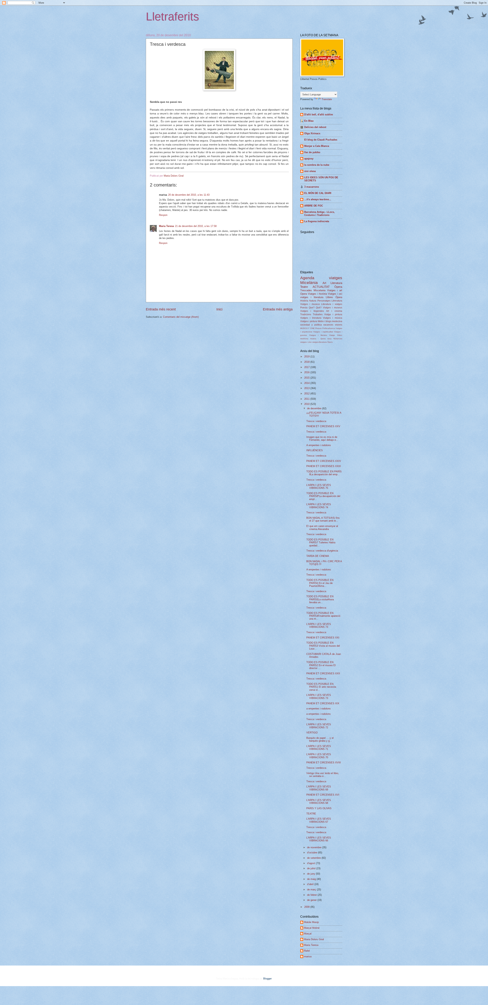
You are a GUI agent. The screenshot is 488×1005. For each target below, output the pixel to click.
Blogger (267, 978)
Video (339, 335)
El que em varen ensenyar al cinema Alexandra (322, 527)
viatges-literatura (319, 342)
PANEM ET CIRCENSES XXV (323, 426)
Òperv (330, 342)
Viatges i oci (335, 293)
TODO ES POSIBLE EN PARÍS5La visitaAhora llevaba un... (320, 599)
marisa (307, 956)
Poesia (303, 307)
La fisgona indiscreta (316, 221)
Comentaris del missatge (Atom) (181, 316)
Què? (319, 307)
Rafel (307, 950)
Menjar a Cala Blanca (316, 146)
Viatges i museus (310, 304)
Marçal (307, 933)
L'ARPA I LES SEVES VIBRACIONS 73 (318, 625)
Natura (312, 301)
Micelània (309, 282)
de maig (312, 879)
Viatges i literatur (318, 335)
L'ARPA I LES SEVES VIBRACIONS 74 (318, 506)
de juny (311, 873)
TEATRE (311, 813)
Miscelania (319, 290)
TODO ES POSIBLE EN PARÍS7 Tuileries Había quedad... (320, 542)
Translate (327, 99)
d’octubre (312, 852)
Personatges (324, 301)
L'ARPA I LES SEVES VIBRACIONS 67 (318, 820)
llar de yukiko (312, 152)
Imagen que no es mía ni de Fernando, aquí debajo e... (322, 438)
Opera (303, 293)
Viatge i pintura (333, 314)
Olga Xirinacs (312, 133)
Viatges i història (317, 293)
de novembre (314, 847)
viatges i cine (306, 342)
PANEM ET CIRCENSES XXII (323, 673)
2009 (307, 906)
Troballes (318, 314)
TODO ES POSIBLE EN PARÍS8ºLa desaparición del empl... (323, 496)
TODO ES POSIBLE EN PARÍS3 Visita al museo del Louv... (323, 645)
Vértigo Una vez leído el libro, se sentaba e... (322, 774)
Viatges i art (334, 290)
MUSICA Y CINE (307, 328)
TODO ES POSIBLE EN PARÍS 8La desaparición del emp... (324, 473)
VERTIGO (312, 732)
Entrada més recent (161, 309)
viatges (335, 278)
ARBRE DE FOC (313, 205)
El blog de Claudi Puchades (320, 139)
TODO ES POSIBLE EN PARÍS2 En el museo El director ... (321, 665)
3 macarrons (311, 186)
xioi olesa (310, 171)
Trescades (306, 290)
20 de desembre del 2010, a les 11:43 (188, 194)
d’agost (311, 863)
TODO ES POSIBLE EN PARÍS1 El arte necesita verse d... (321, 687)
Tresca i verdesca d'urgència (322, 550)
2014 (307, 383)
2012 (307, 393)
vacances (328, 325)
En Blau (309, 120)
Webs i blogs (324, 321)
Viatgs (332, 335)
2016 (307, 372)
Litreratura (336, 301)
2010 (307, 404)
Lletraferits (172, 16)
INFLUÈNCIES (314, 450)
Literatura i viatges (331, 304)
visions (338, 325)
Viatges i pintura (308, 321)
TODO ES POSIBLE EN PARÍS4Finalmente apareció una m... (323, 616)
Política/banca (328, 328)
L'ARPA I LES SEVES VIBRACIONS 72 (318, 726)
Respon (163, 215)
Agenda (307, 278)
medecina (337, 321)
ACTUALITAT (321, 286)
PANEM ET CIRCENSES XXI (322, 637)
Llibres (329, 297)
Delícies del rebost (315, 127)
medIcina (304, 339)
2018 (307, 361)
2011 (307, 398)
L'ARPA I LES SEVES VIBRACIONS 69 (318, 788)
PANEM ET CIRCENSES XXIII (323, 466)
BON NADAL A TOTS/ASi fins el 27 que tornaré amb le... (323, 519)
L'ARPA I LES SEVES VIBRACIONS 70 (318, 756)
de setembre (314, 857)
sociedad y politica (311, 325)
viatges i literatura (311, 297)
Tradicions (305, 314)
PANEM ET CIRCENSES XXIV (323, 461)
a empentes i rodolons (318, 708)
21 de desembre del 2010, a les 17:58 (196, 226)
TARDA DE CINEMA (317, 556)
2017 (307, 367)
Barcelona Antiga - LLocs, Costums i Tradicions (319, 213)
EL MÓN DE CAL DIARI (317, 193)
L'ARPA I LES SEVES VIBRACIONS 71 (318, 747)
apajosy (308, 158)
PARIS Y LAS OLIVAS (318, 808)
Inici (219, 309)
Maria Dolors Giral (314, 939)
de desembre (314, 408)
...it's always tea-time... (317, 199)
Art (324, 283)
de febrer (312, 894)
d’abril (310, 884)
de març (312, 889)
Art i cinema (334, 311)
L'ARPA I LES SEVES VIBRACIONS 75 (318, 486)
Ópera (339, 297)
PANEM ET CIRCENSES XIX (322, 703)
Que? (312, 307)
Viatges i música (332, 318)
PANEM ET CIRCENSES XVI (322, 794)
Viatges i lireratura (310, 318)
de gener (312, 900)
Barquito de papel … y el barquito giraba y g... (320, 739)
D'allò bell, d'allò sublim (318, 114)
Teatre (304, 286)
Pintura (318, 328)
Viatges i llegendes (312, 311)
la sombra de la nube (316, 164)
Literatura (336, 283)
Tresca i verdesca (316, 421)
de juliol (311, 868)
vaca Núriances (334, 339)
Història (304, 301)
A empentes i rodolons (318, 445)
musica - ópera (318, 339)
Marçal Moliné (311, 927)
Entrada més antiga (278, 309)
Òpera (338, 286)
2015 (307, 377)
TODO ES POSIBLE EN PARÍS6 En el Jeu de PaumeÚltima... (319, 583)
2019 (307, 356)
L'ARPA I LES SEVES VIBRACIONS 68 (318, 801)
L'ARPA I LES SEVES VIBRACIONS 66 (318, 839)
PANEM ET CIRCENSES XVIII (323, 762)
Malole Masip (311, 922)
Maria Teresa (166, 226)
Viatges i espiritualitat (323, 332)
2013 (307, 388)
